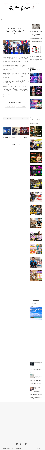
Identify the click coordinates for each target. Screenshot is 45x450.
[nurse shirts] (36, 280)
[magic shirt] (36, 95)
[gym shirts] (36, 227)
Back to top (39, 448)
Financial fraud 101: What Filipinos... (15, 137)
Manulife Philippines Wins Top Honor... (23, 137)
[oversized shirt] (36, 136)
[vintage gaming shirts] (36, 267)
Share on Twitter (21, 106)
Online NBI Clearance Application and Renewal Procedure (38, 364)
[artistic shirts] (36, 82)
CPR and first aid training (34, 123)
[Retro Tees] (36, 162)
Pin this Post (16, 109)
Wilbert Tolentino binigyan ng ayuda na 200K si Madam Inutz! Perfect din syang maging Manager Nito (36, 390)
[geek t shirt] (36, 108)
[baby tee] (36, 241)
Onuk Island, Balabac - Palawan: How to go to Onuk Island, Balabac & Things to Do (36, 305)
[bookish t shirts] (36, 188)
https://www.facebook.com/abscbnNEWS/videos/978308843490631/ (14, 96)
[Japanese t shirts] (36, 214)
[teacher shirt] (36, 254)
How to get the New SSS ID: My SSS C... (6, 137)
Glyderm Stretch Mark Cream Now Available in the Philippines (38, 376)
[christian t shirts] (36, 201)
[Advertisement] (36, 290)
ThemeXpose (12, 448)
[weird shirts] (36, 175)
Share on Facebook (11, 106)
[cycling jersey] (36, 149)
